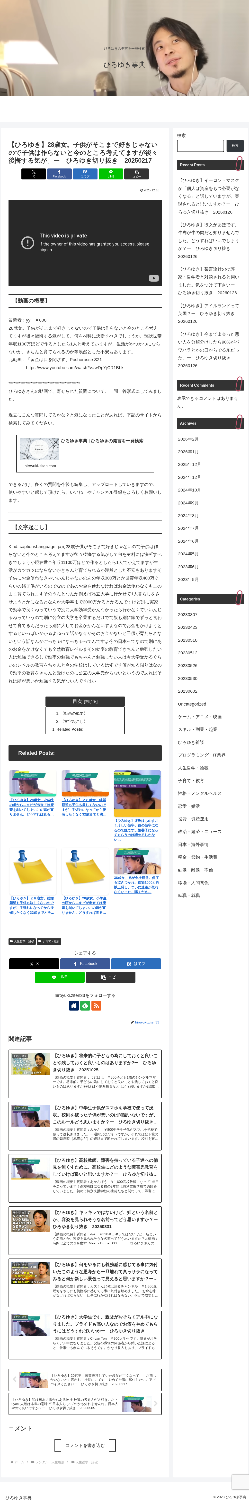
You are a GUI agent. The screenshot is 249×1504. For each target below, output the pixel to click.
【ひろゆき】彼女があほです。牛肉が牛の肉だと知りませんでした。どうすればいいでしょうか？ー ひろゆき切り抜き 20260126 (208, 240)
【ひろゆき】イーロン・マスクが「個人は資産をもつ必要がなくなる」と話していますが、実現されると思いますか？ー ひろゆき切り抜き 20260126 (208, 196)
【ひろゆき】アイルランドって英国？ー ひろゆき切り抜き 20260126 (208, 313)
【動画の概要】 (74, 713)
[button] (136, 173)
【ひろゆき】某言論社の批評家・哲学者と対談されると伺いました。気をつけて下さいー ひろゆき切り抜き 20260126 (208, 281)
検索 (181, 135)
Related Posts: (69, 729)
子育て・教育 (51, 941)
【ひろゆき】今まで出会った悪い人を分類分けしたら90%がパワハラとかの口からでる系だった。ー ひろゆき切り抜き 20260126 (208, 350)
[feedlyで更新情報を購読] (85, 1006)
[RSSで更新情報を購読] (96, 1006)
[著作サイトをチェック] (74, 1006)
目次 (77, 701)
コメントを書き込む (85, 1445)
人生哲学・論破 (24, 941)
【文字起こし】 (74, 721)
